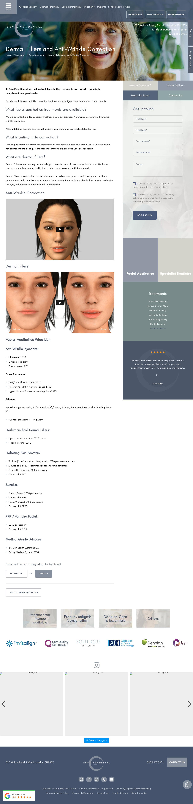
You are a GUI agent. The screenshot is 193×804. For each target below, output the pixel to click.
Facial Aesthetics (36, 55)
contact (43, 574)
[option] (140, 260)
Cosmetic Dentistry (49, 6)
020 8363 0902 (17, 574)
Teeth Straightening (158, 319)
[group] (31, 704)
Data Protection (139, 793)
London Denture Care (119, 6)
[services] (40, 618)
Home (8, 55)
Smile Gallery (175, 85)
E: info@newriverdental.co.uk (169, 29)
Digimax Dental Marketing (138, 788)
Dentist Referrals (176, 15)
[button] (96, 733)
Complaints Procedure (82, 793)
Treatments (19, 55)
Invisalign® (89, 6)
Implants (101, 6)
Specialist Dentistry (71, 6)
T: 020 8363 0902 (176, 33)
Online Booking (190, 60)
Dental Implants (157, 324)
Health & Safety (120, 793)
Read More (158, 384)
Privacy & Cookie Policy (57, 793)
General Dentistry (28, 6)
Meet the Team (140, 95)
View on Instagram (98, 740)
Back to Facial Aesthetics (24, 593)
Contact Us (175, 95)
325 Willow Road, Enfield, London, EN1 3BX (160, 25)
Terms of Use (103, 793)
